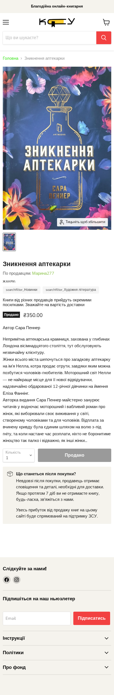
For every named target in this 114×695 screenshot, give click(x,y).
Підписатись (92, 618)
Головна (10, 58)
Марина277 (43, 273)
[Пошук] (103, 37)
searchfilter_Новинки (21, 290)
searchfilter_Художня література (71, 290)
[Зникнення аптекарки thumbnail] (9, 242)
